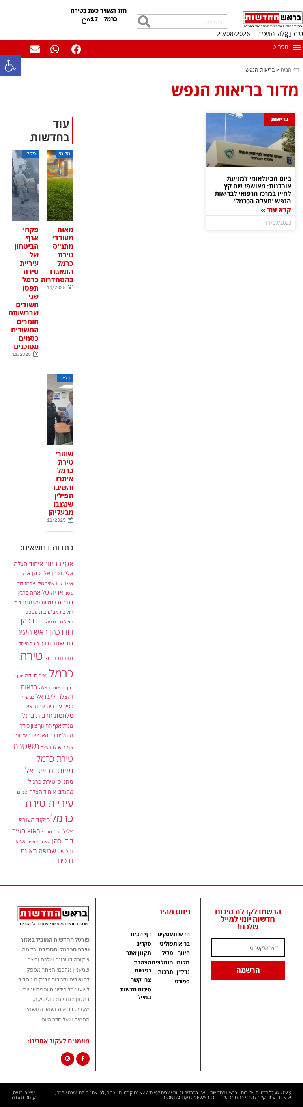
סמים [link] (22, 792)
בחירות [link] (65, 602)
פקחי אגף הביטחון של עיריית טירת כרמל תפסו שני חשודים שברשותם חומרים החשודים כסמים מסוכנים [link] (23, 288)
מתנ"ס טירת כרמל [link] (50, 781)
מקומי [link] (182, 962)
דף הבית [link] (290, 69)
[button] (286, 47)
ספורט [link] (182, 981)
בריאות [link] (181, 943)
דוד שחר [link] (62, 643)
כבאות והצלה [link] (52, 687)
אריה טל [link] (52, 592)
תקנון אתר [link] (138, 953)
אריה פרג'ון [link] (28, 592)
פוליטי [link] (165, 943)
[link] (10, 65)
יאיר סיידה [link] (36, 675)
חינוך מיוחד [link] (29, 643)
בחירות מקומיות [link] (39, 602)
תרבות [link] (165, 972)
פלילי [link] (67, 831)
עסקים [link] (165, 934)
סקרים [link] (143, 943)
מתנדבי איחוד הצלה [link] (51, 791)
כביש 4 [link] (27, 697)
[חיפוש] (144, 21)
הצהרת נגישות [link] (142, 966)
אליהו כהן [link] (62, 573)
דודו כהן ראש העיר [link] (45, 632)
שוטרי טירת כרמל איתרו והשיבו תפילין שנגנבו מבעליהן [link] (60, 483)
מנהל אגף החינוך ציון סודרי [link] (46, 725)
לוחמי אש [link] (35, 706)
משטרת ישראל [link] (49, 770)
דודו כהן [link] (32, 620)
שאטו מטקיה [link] (38, 841)
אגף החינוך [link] (59, 563)
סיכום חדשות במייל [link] (135, 993)
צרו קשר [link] (141, 979)
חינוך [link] (46, 643)
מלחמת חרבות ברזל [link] (47, 715)
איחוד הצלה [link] (28, 563)
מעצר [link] (46, 747)
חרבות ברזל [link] (59, 658)
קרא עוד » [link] (276, 209)
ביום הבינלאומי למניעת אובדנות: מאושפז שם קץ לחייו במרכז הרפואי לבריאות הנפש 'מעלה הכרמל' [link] (253, 190)
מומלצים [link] (162, 962)
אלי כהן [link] (41, 573)
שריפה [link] (47, 850)
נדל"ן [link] (183, 972)
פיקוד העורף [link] (34, 820)
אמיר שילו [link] (45, 583)
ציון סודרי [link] (51, 832)
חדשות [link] (181, 934)
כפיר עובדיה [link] (60, 706)
